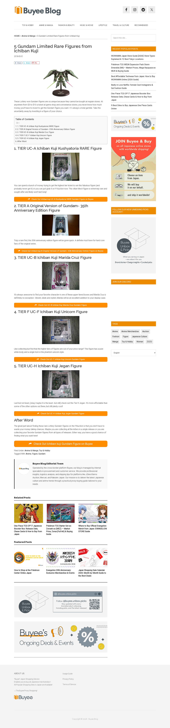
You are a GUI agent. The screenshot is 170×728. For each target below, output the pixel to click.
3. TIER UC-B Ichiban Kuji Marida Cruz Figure (35, 132)
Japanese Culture (139, 336)
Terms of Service (69, 684)
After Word (21, 141)
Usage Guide (67, 674)
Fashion (115, 336)
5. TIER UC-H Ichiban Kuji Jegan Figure (33, 138)
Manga (115, 341)
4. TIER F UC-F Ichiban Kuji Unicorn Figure (34, 135)
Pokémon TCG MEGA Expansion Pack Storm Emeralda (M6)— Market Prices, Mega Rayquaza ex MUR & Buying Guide (133, 67)
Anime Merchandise (130, 331)
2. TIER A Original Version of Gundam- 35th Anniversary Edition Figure (46, 129)
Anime (28, 454)
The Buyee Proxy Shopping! (26, 691)
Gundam (41, 454)
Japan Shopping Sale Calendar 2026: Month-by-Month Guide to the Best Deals (92, 573)
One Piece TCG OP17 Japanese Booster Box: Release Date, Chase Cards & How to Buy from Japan (28, 530)
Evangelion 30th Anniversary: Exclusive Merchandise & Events (60, 571)
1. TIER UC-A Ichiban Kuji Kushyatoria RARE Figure (38, 126)
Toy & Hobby (44, 450)
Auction (145, 331)
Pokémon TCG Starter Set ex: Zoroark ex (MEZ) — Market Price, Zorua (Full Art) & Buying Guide (59, 530)
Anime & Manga (31, 450)
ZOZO (149, 341)
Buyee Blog (37, 10)
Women (140, 341)
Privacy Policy (68, 679)
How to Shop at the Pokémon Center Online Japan (26, 571)
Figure (35, 454)
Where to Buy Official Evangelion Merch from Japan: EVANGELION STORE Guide (92, 529)
